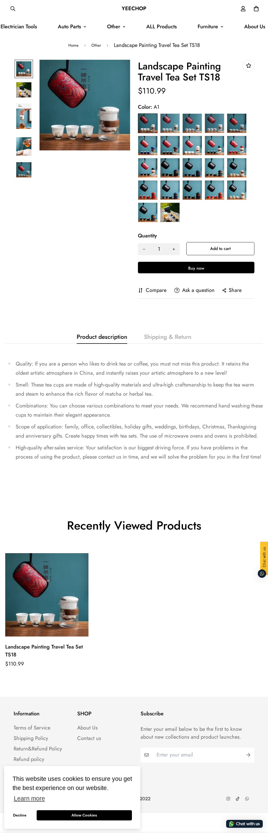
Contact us (89, 738)
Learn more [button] (29, 798)
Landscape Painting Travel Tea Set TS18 (44, 650)
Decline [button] (19, 815)
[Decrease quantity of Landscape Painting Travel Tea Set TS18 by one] (144, 249)
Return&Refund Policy (38, 749)
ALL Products (161, 26)
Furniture (208, 26)
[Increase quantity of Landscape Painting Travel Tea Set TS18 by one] (174, 249)
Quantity (147, 236)
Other (113, 26)
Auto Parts (69, 26)
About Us (87, 728)
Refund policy (29, 759)
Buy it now (196, 267)
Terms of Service (32, 728)
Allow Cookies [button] (84, 815)
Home (73, 45)
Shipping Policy (31, 738)
